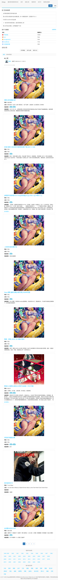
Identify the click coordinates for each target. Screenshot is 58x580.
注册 (50, 5)
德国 (46, 568)
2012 (19, 559)
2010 (10, 559)
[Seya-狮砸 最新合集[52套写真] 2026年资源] (29, 275)
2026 (39, 562)
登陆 (55, 5)
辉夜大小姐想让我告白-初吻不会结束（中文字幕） (19, 386)
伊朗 (25, 571)
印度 (10, 571)
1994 (32, 553)
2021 (14, 562)
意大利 (50, 568)
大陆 (5, 568)
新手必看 (29, 50)
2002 (19, 556)
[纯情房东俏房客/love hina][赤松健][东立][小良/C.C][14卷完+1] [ (23, 195)
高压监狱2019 (8, 483)
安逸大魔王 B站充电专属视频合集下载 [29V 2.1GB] (19, 147)
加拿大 (30, 571)
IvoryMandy (6, 42)
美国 (14, 568)
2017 (43, 559)
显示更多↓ (6, 211)
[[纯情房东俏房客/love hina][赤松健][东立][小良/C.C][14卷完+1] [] (29, 179)
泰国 (15, 571)
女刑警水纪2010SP (10, 528)
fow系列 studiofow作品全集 (9, 19)
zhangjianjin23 (7, 39)
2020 (10, 562)
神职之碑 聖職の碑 (9, 100)
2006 (39, 556)
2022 (19, 562)
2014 (29, 559)
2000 (10, 556)
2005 (34, 556)
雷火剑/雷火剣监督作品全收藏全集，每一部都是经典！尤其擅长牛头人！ (20, 16)
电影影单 (33, 2)
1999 (5, 556)
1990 (12, 553)
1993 (27, 553)
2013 (24, 559)
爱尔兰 (42, 571)
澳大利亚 (36, 571)
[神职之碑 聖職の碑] (29, 83)
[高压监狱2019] (29, 466)
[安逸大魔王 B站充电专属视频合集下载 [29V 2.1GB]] (29, 130)
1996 (41, 553)
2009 (5, 559)
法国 (36, 568)
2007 (43, 556)
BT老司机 (6, 34)
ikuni (5, 37)
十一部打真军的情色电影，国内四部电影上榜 (13, 22)
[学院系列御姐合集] (29, 421)
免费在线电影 (46, 2)
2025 (34, 562)
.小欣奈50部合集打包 (10, 247)
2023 (24, 562)
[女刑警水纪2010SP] (29, 512)
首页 (22, 2)
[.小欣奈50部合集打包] (29, 230)
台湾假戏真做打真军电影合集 (10, 13)
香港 (9, 568)
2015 (34, 559)
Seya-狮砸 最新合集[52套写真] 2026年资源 (17, 292)
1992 (22, 553)
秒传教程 (23, 50)
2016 (39, 559)
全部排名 (54, 29)
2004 (29, 556)
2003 (24, 556)
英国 (32, 568)
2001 (14, 556)
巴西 (52, 571)
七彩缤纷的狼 (7, 44)
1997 (46, 553)
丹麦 (5, 574)
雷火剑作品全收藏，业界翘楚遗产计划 (12, 26)
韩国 (27, 568)
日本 (23, 568)
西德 (41, 568)
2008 (48, 556)
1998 (51, 553)
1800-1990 (6, 553)
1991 (17, 553)
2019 (5, 562)
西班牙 (5, 571)
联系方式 (35, 50)
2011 (14, 559)
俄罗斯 (20, 571)
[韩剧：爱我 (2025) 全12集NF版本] (29, 322)
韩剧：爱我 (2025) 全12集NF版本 (14, 339)
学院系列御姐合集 (9, 437)
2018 (48, 559)
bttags (4, 2)
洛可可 (39, 2)
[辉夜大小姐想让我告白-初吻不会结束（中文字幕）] (29, 369)
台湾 (18, 568)
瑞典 (47, 571)
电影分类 (27, 2)
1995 (37, 553)
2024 (29, 562)
